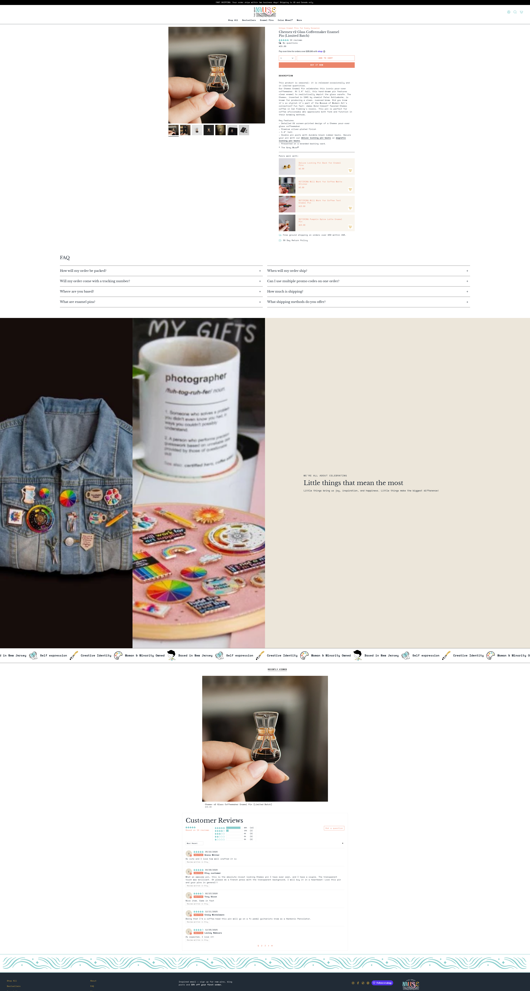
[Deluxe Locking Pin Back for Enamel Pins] (287, 166)
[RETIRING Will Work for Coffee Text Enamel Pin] (287, 204)
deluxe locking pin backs (316, 137)
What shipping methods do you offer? (296, 302)
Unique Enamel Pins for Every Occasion (299, 28)
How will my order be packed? (83, 271)
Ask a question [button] (334, 828)
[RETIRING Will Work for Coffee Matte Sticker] (287, 185)
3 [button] (265, 945)
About (93, 980)
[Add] (350, 170)
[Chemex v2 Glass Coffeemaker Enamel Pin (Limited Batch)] (265, 739)
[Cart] (521, 12)
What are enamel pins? (77, 302)
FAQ (92, 986)
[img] (199, 851)
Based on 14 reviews (197, 830)
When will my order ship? (287, 271)
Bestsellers (14, 986)
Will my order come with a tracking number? (95, 281)
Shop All (12, 980)
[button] (267, 20)
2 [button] (261, 945)
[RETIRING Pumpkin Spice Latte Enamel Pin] (287, 223)
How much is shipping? (285, 291)
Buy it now (316, 65)
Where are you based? (77, 291)
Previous (168, 75)
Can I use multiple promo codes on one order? (303, 281)
